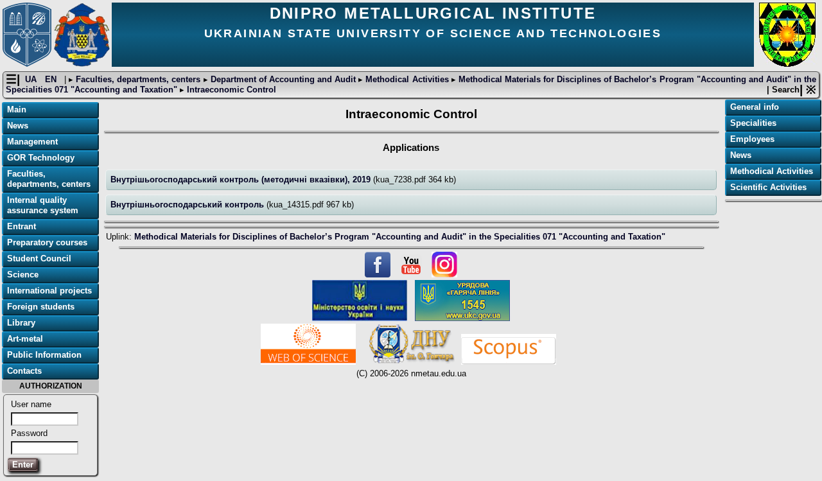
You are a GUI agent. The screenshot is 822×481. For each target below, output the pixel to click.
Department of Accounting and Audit (283, 79)
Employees (752, 139)
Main (16, 109)
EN (52, 79)
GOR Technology (40, 157)
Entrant (21, 226)
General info (754, 107)
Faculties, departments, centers (138, 79)
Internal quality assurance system (42, 205)
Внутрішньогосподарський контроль (188, 204)
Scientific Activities (768, 187)
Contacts (24, 371)
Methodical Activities (407, 79)
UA (32, 79)
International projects (49, 290)
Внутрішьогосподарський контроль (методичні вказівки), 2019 (241, 179)
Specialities (753, 123)
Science (23, 274)
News (17, 125)
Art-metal (25, 339)
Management (32, 141)
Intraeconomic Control (230, 89)
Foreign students (40, 306)
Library (21, 323)
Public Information (44, 355)
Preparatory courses (47, 242)
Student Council (39, 258)
